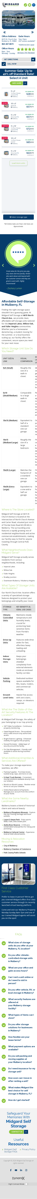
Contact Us (29, 5)
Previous (4, 32)
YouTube (15, 1170)
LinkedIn (21, 1170)
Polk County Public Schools (15, 852)
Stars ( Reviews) (26, 53)
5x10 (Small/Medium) (10, 394)
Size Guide (16, 83)
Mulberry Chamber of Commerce (17, 849)
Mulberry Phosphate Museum (16, 812)
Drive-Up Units (7, 641)
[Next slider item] (34, 265)
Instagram (26, 1170)
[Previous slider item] (3, 265)
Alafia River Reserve (12, 825)
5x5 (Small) (8, 368)
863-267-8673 (7, 44)
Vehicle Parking (6, 679)
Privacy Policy (28, 1149)
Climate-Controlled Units (8, 618)
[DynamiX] (18, 1178)
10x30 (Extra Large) (8, 488)
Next (32, 32)
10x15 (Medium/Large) (10, 441)
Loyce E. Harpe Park (12, 819)
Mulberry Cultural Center (14, 832)
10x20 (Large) (9, 470)
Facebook (10, 1170)
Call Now (11, 64)
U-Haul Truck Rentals (12, 777)
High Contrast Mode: (16, 1184)
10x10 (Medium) (10, 420)
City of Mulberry (10, 845)
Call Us (25, 5)
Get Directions (11, 59)
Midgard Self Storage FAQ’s (10, 1150)
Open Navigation (33, 5)
